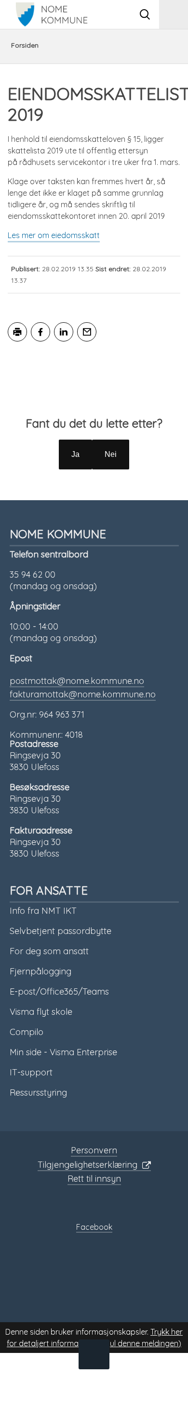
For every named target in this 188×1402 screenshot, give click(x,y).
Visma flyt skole (41, 1011)
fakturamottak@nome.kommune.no (83, 694)
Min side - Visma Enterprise (63, 1052)
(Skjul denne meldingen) (139, 1343)
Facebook (94, 1227)
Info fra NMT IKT (43, 910)
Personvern (94, 1150)
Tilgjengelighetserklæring (87, 1164)
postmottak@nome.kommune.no (77, 680)
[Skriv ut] (17, 331)
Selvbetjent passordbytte (60, 930)
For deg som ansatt (49, 951)
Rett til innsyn (94, 1178)
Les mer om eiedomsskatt (54, 235)
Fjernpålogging (40, 971)
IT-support (31, 1072)
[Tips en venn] (86, 331)
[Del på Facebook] (40, 331)
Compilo (26, 1031)
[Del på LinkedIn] (63, 331)
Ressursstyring (38, 1092)
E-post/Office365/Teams (59, 991)
